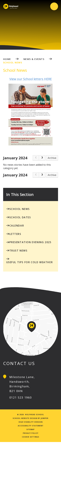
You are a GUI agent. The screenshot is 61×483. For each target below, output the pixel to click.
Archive (52, 158)
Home (7, 59)
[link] (36, 158)
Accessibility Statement (30, 426)
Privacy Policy (30, 433)
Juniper (44, 418)
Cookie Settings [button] (30, 437)
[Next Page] (42, 158)
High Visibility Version (31, 422)
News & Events (33, 59)
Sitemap (30, 429)
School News (12, 62)
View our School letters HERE (30, 79)
